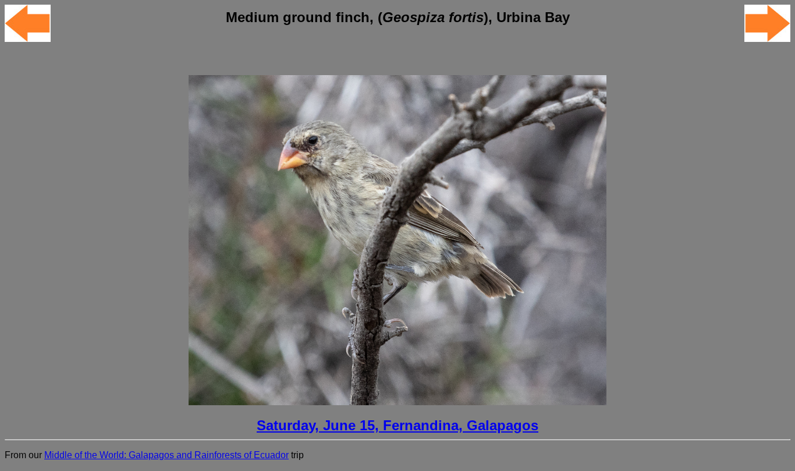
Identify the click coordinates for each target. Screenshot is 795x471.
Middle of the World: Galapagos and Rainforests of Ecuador (166, 454)
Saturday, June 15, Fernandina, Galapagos (397, 425)
